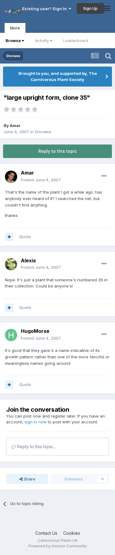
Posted (41, 179)
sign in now (36, 421)
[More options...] (104, 176)
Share (29, 478)
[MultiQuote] (9, 237)
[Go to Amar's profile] (11, 177)
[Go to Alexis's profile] (11, 264)
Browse (13, 40)
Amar (15, 125)
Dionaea (43, 131)
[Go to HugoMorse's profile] (11, 335)
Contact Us (46, 533)
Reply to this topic (57, 151)
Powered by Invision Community (58, 546)
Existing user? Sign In (45, 8)
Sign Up (90, 8)
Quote (25, 236)
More (15, 27)
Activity (42, 40)
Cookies (71, 533)
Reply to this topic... (36, 446)
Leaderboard (75, 40)
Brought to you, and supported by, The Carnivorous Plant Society (57, 76)
